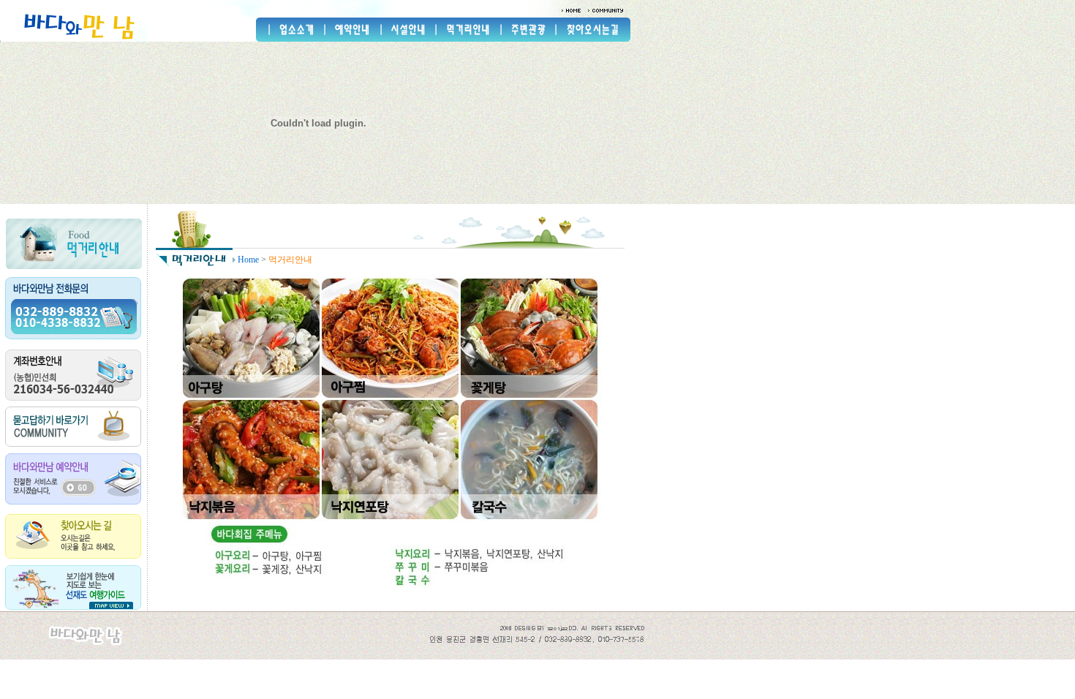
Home (248, 259)
